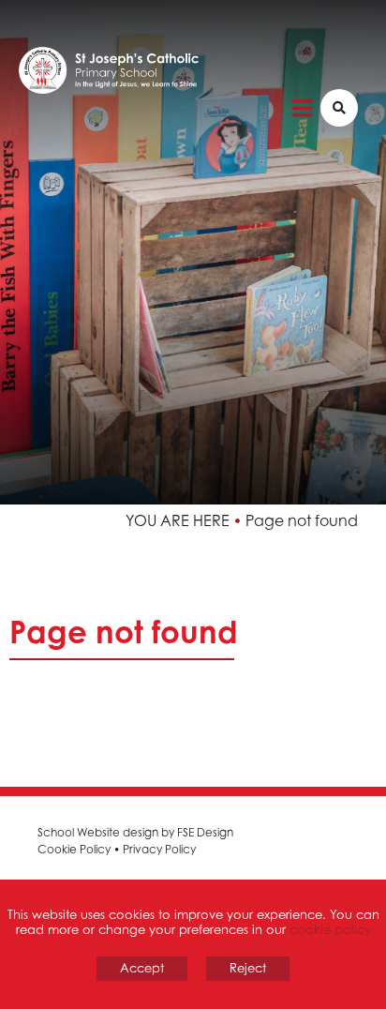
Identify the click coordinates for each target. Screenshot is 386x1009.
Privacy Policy (159, 849)
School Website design (97, 832)
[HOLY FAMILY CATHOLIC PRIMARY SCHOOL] (178, 79)
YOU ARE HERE (178, 520)
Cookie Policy (74, 849)
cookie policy (330, 929)
